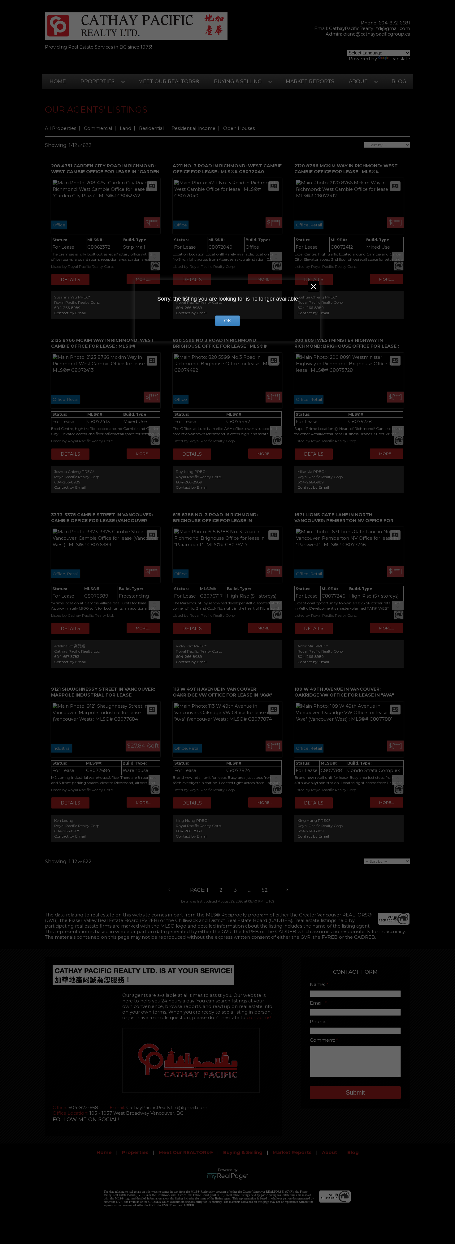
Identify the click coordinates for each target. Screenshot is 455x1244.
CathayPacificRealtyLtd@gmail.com (369, 28)
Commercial (98, 128)
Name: (318, 984)
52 (265, 890)
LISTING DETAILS (70, 279)
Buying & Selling (238, 81)
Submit (355, 1092)
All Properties (60, 128)
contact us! (259, 1017)
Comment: (323, 1040)
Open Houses (239, 128)
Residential (151, 128)
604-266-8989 (67, 307)
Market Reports (310, 81)
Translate (400, 59)
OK (227, 321)
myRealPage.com (228, 1176)
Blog (399, 81)
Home (58, 81)
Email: (317, 1003)
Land (125, 128)
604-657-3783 (67, 656)
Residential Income (193, 128)
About (358, 81)
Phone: (318, 1021)
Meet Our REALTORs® (168, 81)
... (249, 890)
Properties (97, 81)
